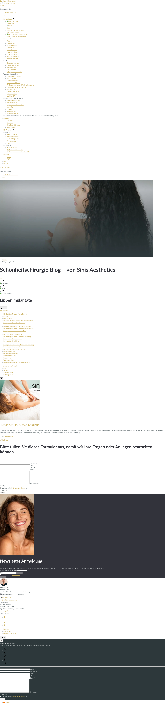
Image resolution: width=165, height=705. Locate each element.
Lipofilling (10, 107)
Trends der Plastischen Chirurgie (19, 425)
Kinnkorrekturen (12, 45)
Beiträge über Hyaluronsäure (12, 339)
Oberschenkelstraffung (14, 83)
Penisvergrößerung (9, 356)
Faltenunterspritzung (13, 100)
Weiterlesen (4, 440)
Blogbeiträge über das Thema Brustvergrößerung (18, 328)
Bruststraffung (11, 67)
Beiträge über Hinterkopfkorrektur (14, 323)
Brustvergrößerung (13, 63)
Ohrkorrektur (7, 318)
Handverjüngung (12, 102)
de (10, 13)
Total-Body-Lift (12, 94)
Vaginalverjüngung (12, 113)
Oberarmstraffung (12, 80)
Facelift (9, 41)
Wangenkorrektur (12, 58)
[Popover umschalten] (3, 637)
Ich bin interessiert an (7, 570)
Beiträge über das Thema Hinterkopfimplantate (18, 320)
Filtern (2, 308)
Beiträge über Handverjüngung (13, 334)
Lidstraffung (10, 47)
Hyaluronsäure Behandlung (15, 105)
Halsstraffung (11, 43)
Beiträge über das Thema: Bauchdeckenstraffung (18, 345)
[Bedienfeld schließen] (1, 640)
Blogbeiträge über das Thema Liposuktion (16, 362)
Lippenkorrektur (12, 50)
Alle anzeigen (4, 310)
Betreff (32, 469)
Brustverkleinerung (13, 65)
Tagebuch (6, 370)
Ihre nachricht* (34, 483)
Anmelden (19, 572)
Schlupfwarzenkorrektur (14, 72)
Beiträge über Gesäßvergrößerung (14, 349)
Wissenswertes (8, 372)
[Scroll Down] (1, 278)
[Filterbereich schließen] (1, 378)
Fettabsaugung (11, 78)
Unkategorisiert (8, 375)
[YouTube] (4, 623)
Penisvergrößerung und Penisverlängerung (20, 85)
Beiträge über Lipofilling (11, 341)
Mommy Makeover (13, 91)
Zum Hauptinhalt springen (8, 1)
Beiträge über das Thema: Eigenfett (14, 331)
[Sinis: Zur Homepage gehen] (9, 3)
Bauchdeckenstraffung (14, 76)
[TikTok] (4, 625)
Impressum (6, 629)
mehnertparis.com (5, 611)
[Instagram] (4, 620)
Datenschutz (16, 575)
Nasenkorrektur (12, 52)
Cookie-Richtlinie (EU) (10, 633)
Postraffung (7, 358)
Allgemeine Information (10, 366)
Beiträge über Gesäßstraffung (12, 347)
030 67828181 (7, 167)
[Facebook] (4, 617)
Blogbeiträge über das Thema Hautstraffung (17, 336)
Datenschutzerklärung (18, 488)
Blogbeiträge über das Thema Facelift (15, 314)
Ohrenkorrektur (12, 54)
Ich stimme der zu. (12, 575)
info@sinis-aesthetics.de (9, 600)
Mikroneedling (11, 111)
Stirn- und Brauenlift (13, 56)
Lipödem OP (11, 96)
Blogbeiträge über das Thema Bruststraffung (17, 326)
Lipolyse (9, 109)
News (5, 368)
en (4, 15)
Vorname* (33, 461)
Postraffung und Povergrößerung (17, 87)
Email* (32, 465)
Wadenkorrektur (12, 89)
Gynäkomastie (11, 69)
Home (2, 5)
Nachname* (33, 463)
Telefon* (32, 467)
